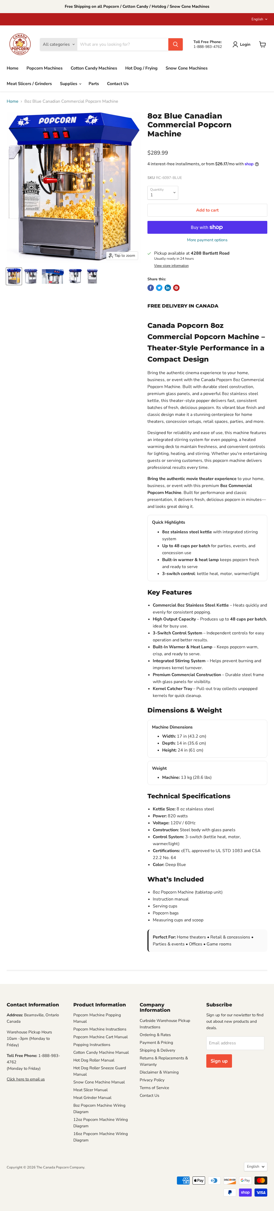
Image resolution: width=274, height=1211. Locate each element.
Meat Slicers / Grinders (29, 84)
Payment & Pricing (156, 1042)
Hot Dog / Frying (141, 68)
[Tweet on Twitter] (159, 288)
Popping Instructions (91, 1044)
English (257, 19)
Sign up (219, 1061)
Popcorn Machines (44, 68)
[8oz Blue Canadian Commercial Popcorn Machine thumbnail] (14, 276)
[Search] (175, 44)
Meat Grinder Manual (92, 1097)
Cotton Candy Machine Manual (101, 1052)
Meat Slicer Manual (90, 1090)
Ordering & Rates (155, 1034)
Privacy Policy (152, 1080)
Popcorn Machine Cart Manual (100, 1037)
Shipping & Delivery (157, 1050)
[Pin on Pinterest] (176, 288)
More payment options (207, 240)
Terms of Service (154, 1087)
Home (12, 68)
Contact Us (118, 84)
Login (245, 44)
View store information (171, 266)
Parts (94, 84)
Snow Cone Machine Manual (99, 1082)
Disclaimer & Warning (159, 1072)
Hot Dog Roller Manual (93, 1060)
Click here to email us (26, 1079)
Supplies (69, 84)
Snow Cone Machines (187, 68)
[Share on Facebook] (150, 288)
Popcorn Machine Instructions (99, 1029)
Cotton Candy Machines (94, 68)
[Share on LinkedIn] (168, 288)
